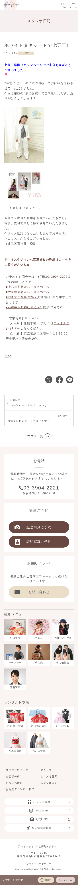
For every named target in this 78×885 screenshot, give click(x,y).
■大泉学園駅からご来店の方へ (27, 292)
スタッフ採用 (41, 801)
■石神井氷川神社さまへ (23, 307)
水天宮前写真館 (42, 828)
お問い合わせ (39, 592)
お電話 (48, 880)
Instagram (42, 810)
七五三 (26, 53)
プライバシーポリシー (39, 863)
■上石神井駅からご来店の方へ (27, 286)
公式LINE (42, 819)
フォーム (67, 880)
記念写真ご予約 (38, 527)
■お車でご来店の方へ (21, 297)
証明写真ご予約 (38, 542)
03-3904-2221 (57, 276)
